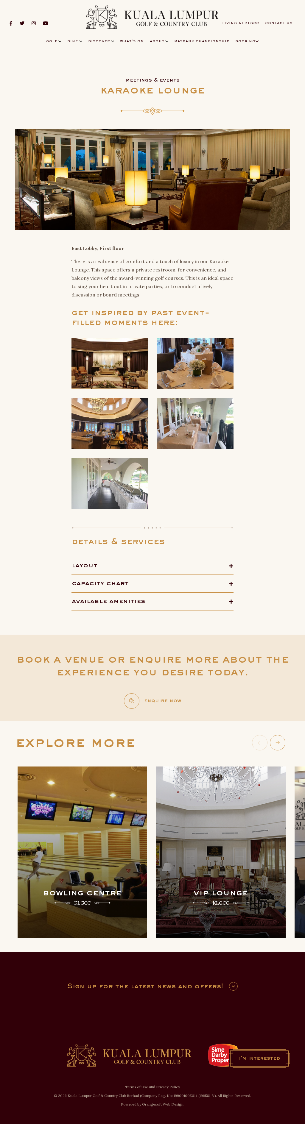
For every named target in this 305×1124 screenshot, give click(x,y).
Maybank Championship (201, 41)
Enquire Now (162, 701)
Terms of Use (136, 1087)
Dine (72, 41)
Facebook (11, 23)
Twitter (22, 23)
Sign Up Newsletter (233, 986)
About (157, 41)
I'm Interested (259, 1058)
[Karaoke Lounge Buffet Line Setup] (195, 423)
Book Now (247, 41)
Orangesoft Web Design (162, 1104)
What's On (132, 41)
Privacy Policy (168, 1087)
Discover (99, 41)
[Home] (152, 17)
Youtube (45, 23)
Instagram (34, 23)
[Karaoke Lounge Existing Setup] (109, 363)
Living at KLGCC (240, 23)
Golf (51, 41)
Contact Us (278, 23)
